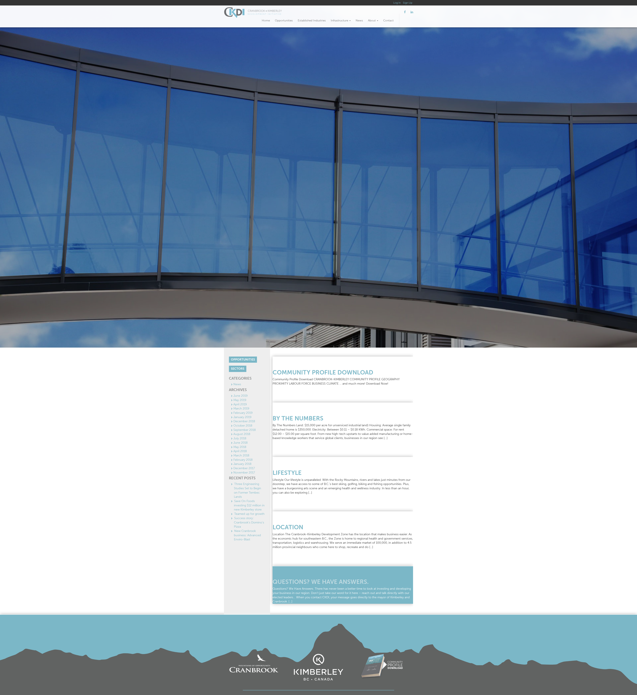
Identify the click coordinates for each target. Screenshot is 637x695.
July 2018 (239, 438)
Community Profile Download (323, 372)
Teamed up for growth (249, 514)
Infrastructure (340, 20)
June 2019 (240, 396)
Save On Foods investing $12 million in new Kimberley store (249, 505)
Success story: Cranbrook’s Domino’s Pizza (249, 522)
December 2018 (244, 421)
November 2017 (244, 472)
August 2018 (241, 434)
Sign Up (407, 2)
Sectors (237, 368)
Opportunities (284, 20)
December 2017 (244, 468)
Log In (397, 2)
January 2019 (242, 417)
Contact (388, 20)
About (372, 20)
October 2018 (242, 425)
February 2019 (243, 413)
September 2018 (244, 430)
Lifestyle (287, 472)
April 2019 (240, 404)
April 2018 (240, 451)
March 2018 (241, 455)
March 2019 (241, 408)
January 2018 (242, 464)
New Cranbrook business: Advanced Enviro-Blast (247, 535)
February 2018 (243, 460)
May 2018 (239, 447)
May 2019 (239, 400)
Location (288, 527)
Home (266, 20)
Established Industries (312, 20)
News (359, 20)
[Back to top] (627, 685)
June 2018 (240, 442)
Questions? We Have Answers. (321, 581)
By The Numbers (298, 418)
